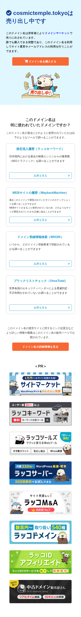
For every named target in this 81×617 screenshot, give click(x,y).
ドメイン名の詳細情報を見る (40, 346)
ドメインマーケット (57, 33)
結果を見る (40, 175)
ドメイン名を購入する (43, 61)
